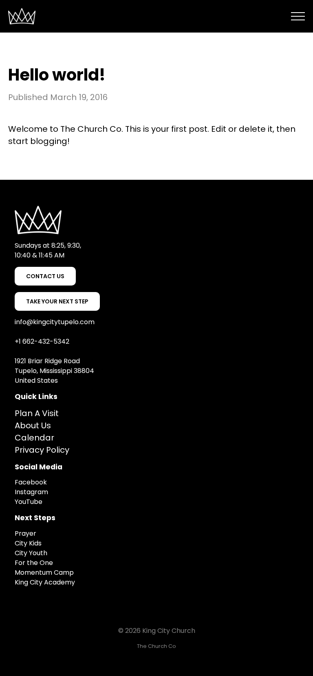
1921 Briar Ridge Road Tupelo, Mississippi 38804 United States (54, 370)
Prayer (26, 533)
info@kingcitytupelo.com (55, 322)
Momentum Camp (44, 572)
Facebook (31, 482)
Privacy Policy (42, 450)
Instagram (31, 492)
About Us (33, 425)
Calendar (34, 437)
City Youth (31, 553)
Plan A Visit (37, 413)
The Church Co (90, 129)
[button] (298, 16)
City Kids (28, 543)
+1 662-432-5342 (42, 341)
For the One (34, 562)
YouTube (28, 501)
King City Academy (45, 582)
